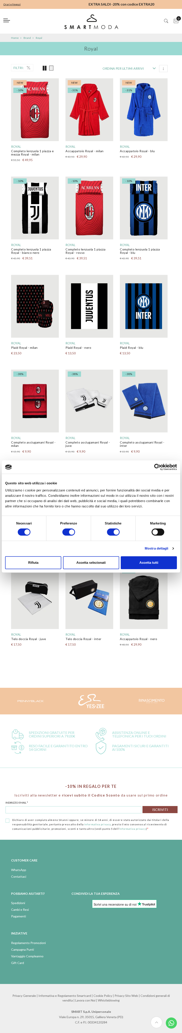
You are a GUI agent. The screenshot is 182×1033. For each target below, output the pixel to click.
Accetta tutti (148, 562)
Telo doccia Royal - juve (28, 639)
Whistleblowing (109, 1000)
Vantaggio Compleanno (27, 956)
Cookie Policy (102, 996)
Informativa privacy (97, 824)
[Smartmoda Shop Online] (91, 23)
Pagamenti (18, 916)
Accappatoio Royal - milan (84, 151)
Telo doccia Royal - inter (83, 639)
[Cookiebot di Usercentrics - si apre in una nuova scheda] (157, 467)
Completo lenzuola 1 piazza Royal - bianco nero (31, 250)
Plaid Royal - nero (78, 347)
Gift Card (17, 963)
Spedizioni (18, 903)
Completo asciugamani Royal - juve (87, 444)
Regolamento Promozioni (28, 943)
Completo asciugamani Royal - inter (142, 444)
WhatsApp (18, 870)
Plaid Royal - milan (24, 347)
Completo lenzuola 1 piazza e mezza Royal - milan (32, 152)
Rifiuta (33, 562)
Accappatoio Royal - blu (137, 151)
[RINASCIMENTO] (152, 701)
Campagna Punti (22, 949)
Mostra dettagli (156, 548)
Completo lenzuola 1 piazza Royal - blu (140, 250)
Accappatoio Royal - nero (138, 639)
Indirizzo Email (17, 802)
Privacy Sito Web (126, 996)
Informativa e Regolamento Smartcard (64, 996)
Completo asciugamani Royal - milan (33, 444)
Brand (27, 37)
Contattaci (18, 876)
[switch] (68, 532)
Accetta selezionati (91, 562)
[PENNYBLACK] (30, 701)
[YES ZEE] (91, 701)
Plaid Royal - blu (131, 347)
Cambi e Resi (20, 909)
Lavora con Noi (85, 1000)
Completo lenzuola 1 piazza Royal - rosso (85, 250)
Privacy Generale (24, 996)
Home (15, 37)
